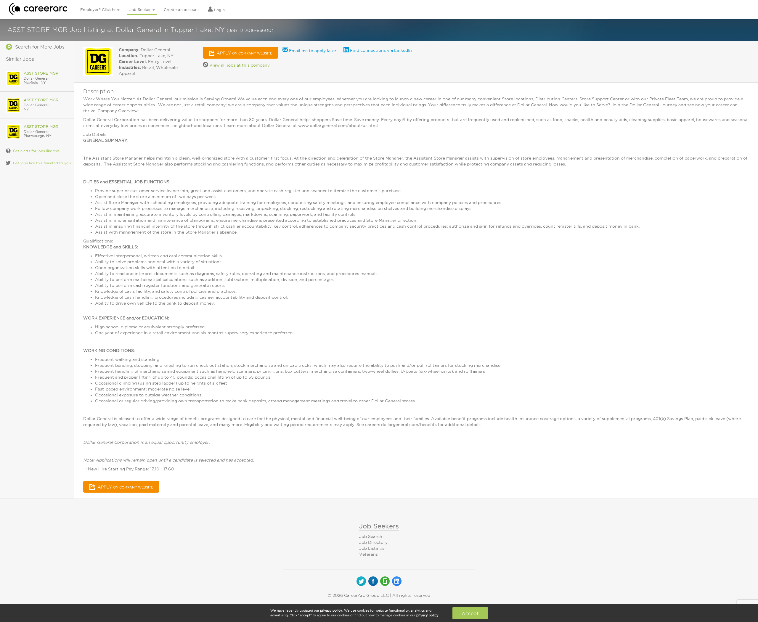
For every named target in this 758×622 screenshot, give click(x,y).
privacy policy (331, 610)
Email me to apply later (312, 50)
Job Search (370, 536)
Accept (470, 613)
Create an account (181, 9)
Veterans (368, 554)
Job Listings (371, 548)
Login (219, 10)
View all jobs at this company (239, 65)
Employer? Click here (100, 9)
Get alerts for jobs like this (36, 151)
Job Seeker (140, 9)
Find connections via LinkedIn (380, 50)
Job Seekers (379, 526)
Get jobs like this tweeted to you (42, 163)
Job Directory (373, 542)
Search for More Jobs (38, 46)
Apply (244, 53)
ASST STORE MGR (41, 73)
